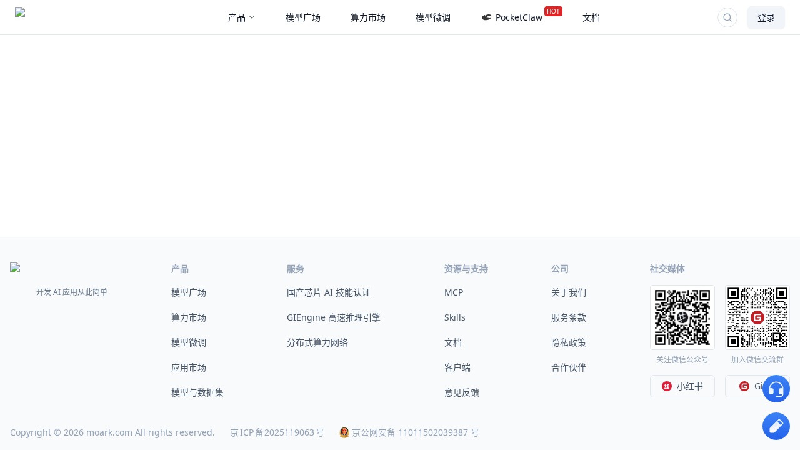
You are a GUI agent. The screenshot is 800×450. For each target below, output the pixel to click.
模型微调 (188, 342)
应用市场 (188, 367)
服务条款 (568, 317)
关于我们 (568, 292)
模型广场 (188, 292)
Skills (455, 317)
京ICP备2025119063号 (277, 432)
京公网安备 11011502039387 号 (415, 432)
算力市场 (188, 317)
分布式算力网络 (317, 342)
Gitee (765, 386)
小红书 (690, 386)
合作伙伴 (568, 367)
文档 (453, 342)
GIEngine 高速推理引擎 (334, 317)
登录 (766, 17)
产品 (237, 17)
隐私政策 (568, 342)
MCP (453, 292)
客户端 (457, 367)
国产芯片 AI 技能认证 (329, 292)
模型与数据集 (197, 392)
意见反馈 (461, 392)
